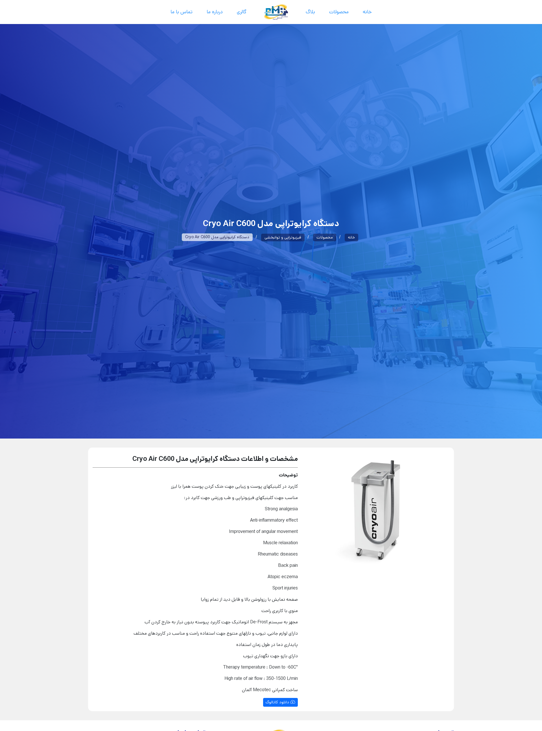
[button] (311, 514)
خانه (367, 12)
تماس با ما (182, 12)
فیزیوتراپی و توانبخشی (283, 237)
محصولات (339, 12)
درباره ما (215, 12)
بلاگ (310, 12)
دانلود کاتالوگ (278, 702)
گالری (241, 12)
